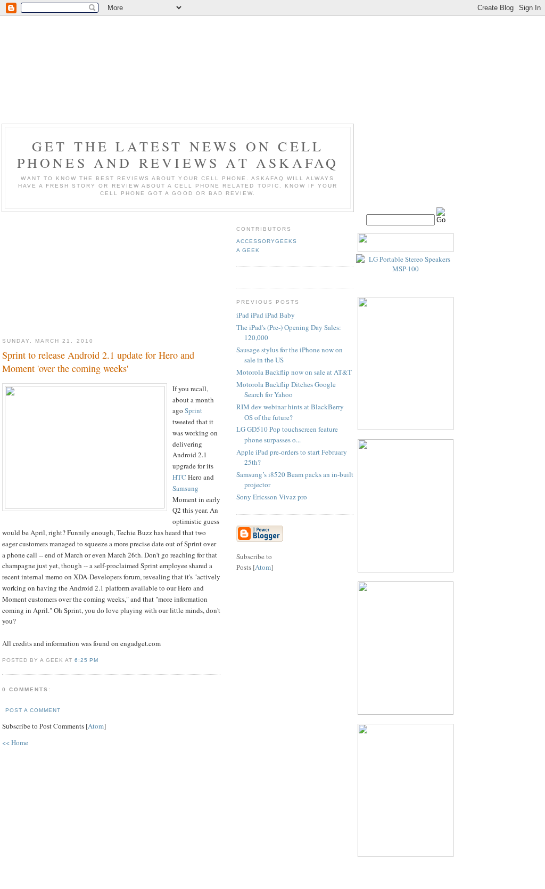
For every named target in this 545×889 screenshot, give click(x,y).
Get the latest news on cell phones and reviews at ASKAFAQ (178, 154)
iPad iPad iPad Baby (265, 315)
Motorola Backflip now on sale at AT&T (294, 372)
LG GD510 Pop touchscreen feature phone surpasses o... (287, 434)
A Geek (248, 250)
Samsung (185, 488)
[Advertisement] (111, 270)
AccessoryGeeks (266, 241)
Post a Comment (33, 710)
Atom (96, 726)
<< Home (15, 742)
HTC (179, 477)
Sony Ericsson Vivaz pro (271, 497)
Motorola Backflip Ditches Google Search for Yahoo (286, 389)
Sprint (193, 410)
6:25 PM (86, 660)
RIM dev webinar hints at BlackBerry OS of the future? (290, 412)
